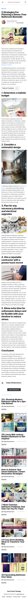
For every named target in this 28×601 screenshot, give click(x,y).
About (3, 596)
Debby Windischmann (12, 21)
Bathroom (3, 8)
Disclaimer (9, 596)
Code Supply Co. (20, 594)
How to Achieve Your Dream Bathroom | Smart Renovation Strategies (13, 471)
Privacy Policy (17, 596)
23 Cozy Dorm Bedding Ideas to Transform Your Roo (12, 542)
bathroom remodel (6, 65)
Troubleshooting (14, 485)
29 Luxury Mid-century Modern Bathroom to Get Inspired (13, 436)
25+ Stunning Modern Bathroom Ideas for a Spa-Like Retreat (13, 401)
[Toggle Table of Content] (16, 88)
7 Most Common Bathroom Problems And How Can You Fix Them (13, 506)
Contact (24, 596)
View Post (3, 409)
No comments (20, 22)
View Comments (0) (14, 389)
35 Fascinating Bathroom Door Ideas (13, 576)
